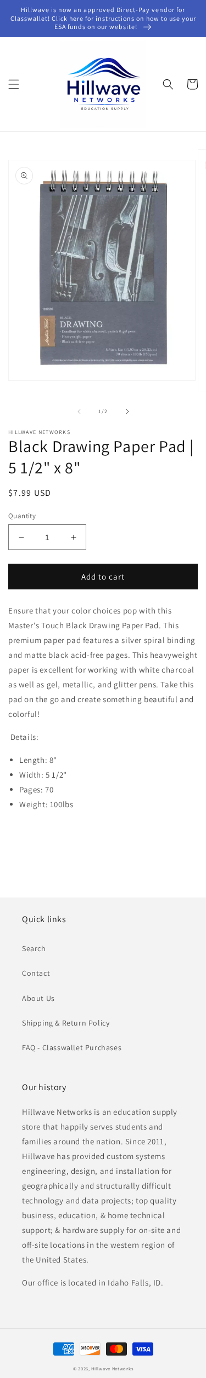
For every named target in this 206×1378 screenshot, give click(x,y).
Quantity (22, 515)
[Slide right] (127, 411)
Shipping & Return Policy (65, 1023)
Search (34, 948)
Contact (36, 973)
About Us (38, 998)
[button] (14, 84)
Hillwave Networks (112, 1368)
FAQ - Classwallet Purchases (71, 1047)
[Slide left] (79, 411)
